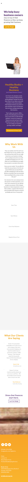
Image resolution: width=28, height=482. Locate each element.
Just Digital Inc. (12, 451)
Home (2, 456)
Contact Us (4, 458)
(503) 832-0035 (5, 472)
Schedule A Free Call (14, 130)
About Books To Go (6, 459)
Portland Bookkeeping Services (9, 461)
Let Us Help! (9, 27)
